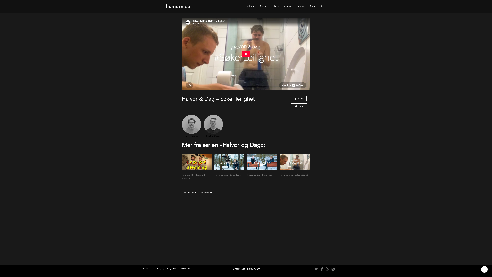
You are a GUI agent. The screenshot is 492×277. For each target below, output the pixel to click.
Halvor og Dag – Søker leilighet (294, 175)
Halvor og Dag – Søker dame (227, 175)
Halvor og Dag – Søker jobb (259, 175)
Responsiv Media (183, 269)
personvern (253, 268)
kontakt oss (238, 268)
